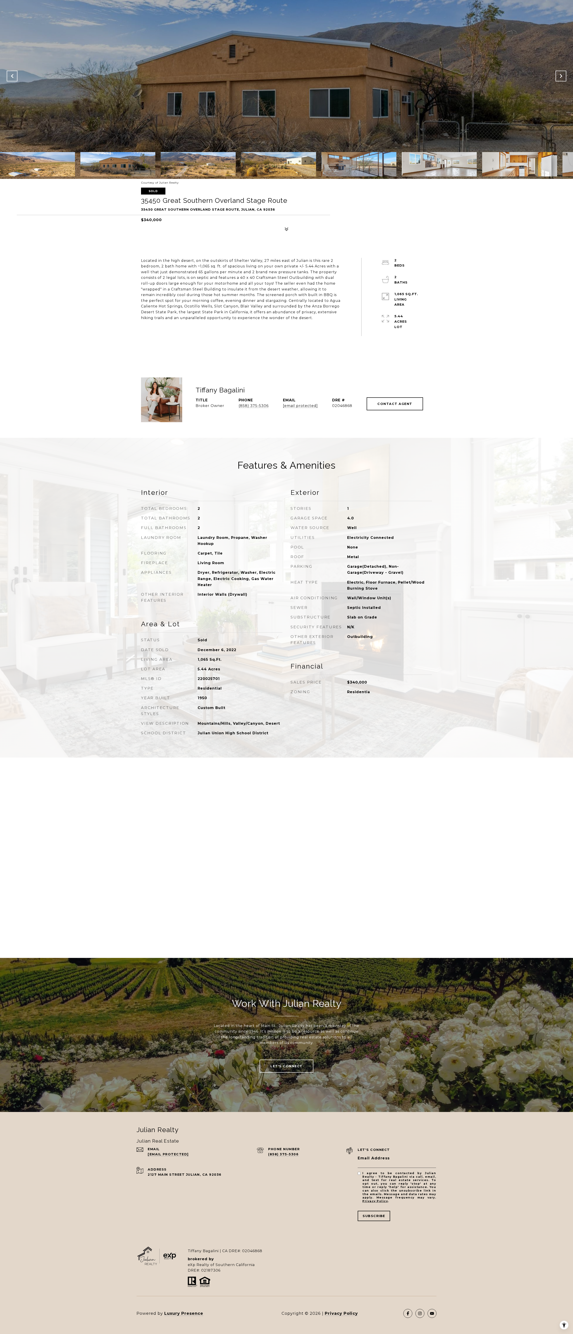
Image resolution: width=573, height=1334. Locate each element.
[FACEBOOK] (407, 1313)
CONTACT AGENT (394, 404)
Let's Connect (286, 1066)
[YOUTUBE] (432, 1313)
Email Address (374, 1158)
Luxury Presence (183, 1313)
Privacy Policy (375, 1201)
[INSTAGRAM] (419, 1313)
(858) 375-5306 (254, 406)
